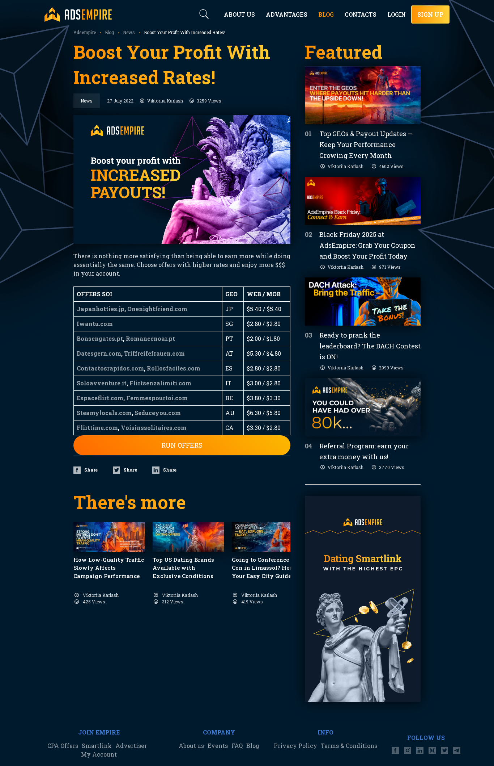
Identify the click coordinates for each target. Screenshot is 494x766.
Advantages (286, 14)
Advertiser (131, 745)
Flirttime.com (97, 427)
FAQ (237, 745)
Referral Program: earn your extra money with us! (364, 451)
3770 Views (391, 467)
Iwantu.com (95, 323)
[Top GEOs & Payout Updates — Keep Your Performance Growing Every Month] (363, 95)
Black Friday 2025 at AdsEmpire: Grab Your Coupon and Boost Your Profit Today (367, 245)
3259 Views (209, 101)
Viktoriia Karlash (165, 101)
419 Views (252, 601)
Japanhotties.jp (100, 309)
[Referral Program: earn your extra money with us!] (363, 407)
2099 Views (391, 368)
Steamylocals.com (104, 413)
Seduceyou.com (158, 413)
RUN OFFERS (182, 445)
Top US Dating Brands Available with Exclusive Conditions (183, 567)
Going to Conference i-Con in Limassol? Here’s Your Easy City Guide (265, 567)
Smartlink (97, 745)
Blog (252, 745)
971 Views (390, 267)
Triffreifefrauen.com (154, 353)
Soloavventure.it (102, 383)
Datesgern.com (99, 353)
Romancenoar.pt (150, 338)
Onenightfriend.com (157, 309)
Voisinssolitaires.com (154, 427)
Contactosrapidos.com (110, 368)
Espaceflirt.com (100, 398)
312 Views (172, 601)
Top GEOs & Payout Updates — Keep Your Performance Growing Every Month (366, 144)
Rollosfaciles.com (173, 368)
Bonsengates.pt (100, 338)
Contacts (360, 14)
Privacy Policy (295, 745)
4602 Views (391, 166)
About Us (239, 14)
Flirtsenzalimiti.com (160, 383)
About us (191, 745)
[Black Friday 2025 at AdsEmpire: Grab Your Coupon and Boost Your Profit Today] (363, 201)
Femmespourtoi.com (157, 398)
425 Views (94, 601)
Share (91, 470)
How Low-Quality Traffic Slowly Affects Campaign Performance (108, 567)
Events (218, 745)
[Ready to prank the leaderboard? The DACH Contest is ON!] (363, 301)
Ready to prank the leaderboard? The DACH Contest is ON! (370, 346)
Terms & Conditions (349, 745)
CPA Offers (62, 745)
